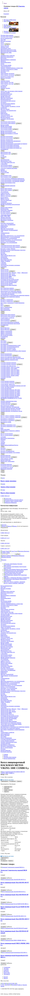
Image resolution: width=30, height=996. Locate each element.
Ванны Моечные (5, 328)
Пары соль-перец (5, 429)
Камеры (3, 169)
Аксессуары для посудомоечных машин (11, 292)
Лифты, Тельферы (5, 261)
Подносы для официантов (7, 451)
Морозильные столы (6, 161)
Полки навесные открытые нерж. (9, 359)
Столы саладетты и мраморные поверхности (12, 178)
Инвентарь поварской (6, 468)
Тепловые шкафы (5, 92)
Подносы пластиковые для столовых (10, 452)
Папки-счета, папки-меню (7, 461)
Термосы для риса (5, 88)
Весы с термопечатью (6, 307)
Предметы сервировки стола (8, 425)
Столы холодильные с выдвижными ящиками (13, 180)
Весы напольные (5, 308)
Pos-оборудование (5, 211)
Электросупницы (5, 81)
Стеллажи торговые (6, 377)
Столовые (6, 32)
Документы (7, 974)
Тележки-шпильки (5, 402)
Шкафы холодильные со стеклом (9, 133)
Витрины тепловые (6, 41)
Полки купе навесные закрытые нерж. (11, 357)
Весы (2, 304)
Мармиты (3, 61)
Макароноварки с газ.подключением (10, 237)
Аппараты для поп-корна (7, 118)
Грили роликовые (5, 114)
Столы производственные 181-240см (10, 395)
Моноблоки (4, 171)
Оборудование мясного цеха (8, 255)
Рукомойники (4, 336)
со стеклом (3, 156)
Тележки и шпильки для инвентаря (10, 407)
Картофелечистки (5, 251)
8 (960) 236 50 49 (5, 543)
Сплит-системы (5, 172)
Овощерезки (4, 257)
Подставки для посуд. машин (8, 349)
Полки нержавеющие (6, 354)
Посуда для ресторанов (7, 433)
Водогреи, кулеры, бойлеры (8, 248)
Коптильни (3, 58)
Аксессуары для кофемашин (8, 224)
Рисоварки (3, 86)
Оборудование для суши (7, 82)
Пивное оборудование (6, 207)
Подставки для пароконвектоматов (10, 346)
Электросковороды (6, 66)
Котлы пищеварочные (6, 38)
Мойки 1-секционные (6, 332)
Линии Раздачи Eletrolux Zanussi (9, 281)
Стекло (2, 441)
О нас (9, 498)
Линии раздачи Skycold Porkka (9, 282)
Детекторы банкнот (6, 214)
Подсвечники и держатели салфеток (10, 430)
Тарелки (3, 442)
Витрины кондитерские (7, 142)
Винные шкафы (5, 125)
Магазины (6, 19)
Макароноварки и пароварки (8, 59)
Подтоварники (4, 344)
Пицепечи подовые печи (7, 76)
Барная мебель (4, 197)
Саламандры (4, 85)
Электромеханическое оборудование (10, 245)
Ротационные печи (6, 95)
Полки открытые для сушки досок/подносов (12, 358)
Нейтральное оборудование (8, 314)
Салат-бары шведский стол (8, 162)
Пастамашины (4, 258)
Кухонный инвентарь (6, 464)
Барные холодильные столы (8, 182)
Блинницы (3, 112)
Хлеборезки (4, 107)
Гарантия (6, 970)
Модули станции (5, 109)
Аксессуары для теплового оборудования (11, 91)
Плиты (2, 63)
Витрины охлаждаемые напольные (10, 145)
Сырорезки (3, 263)
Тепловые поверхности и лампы (9, 69)
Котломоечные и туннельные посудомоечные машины (15, 295)
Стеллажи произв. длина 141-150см (10, 374)
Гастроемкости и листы (7, 467)
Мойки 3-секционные (6, 331)
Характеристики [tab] (8, 786)
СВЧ (2, 231)
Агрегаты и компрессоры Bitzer (9, 168)
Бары (5, 21)
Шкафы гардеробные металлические (10, 204)
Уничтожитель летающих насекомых (10, 265)
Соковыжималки (5, 233)
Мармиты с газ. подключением (9, 238)
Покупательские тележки (7, 405)
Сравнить (19, 781)
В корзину (6, 13)
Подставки (3, 341)
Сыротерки (4, 266)
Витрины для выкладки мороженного (11, 141)
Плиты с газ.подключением (8, 241)
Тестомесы (3, 102)
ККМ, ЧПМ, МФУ (5, 216)
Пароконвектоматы (6, 62)
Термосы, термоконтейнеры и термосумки (12, 68)
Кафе (5, 26)
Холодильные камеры (6, 165)
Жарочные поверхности (7, 57)
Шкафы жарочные (5, 96)
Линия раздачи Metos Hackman (9, 285)
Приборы (3, 439)
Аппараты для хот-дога (7, 116)
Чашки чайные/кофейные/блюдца (9, 445)
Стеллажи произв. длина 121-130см (10, 371)
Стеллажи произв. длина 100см (9, 368)
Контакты (6, 971)
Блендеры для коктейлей (7, 223)
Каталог (6, 755)
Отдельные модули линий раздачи (10, 279)
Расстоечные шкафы (6, 65)
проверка (3, 338)
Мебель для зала (5, 199)
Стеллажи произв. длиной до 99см (10, 375)
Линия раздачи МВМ (6, 276)
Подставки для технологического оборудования (13, 351)
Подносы (3, 448)
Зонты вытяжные (5, 319)
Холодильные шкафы (6, 127)
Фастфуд (6, 25)
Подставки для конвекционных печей (11, 345)
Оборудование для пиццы (7, 73)
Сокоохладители (5, 193)
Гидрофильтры (4, 325)
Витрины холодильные (7, 136)
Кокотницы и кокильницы (7, 438)
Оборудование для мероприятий (9, 230)
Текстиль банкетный (6, 200)
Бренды (6, 978)
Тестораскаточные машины (8, 103)
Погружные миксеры (6, 259)
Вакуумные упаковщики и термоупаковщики (12, 302)
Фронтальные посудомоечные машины (11, 291)
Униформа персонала (6, 203)
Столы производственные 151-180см (10, 394)
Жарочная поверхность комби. (9, 51)
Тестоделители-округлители (8, 100)
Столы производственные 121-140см (10, 391)
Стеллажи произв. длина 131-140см (10, 372)
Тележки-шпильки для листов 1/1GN (10, 409)
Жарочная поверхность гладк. (8, 49)
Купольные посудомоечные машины (10, 296)
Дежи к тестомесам (6, 105)
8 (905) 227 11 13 (5, 538)
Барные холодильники (6, 130)
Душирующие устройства (7, 317)
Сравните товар (17, 501)
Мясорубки (4, 254)
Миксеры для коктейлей (7, 228)
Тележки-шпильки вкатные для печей (10, 408)
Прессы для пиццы (6, 78)
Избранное (14, 502)
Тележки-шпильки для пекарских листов (11, 411)
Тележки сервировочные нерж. (9, 401)
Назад (5, 3)
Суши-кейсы (4, 163)
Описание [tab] (6, 788)
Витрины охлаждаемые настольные (10, 146)
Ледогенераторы (5, 159)
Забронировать (4, 781)
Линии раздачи (5, 269)
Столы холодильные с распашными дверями (12, 181)
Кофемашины (4, 226)
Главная (6, 754)
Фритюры (3, 72)
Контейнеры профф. (6, 422)
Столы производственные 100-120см (10, 389)
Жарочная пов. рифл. (6, 52)
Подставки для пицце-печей (8, 348)
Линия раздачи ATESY (7, 283)
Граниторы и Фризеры (6, 210)
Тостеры (3, 234)
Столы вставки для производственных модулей (13, 385)
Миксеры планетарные (7, 98)
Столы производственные (7, 381)
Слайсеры (3, 262)
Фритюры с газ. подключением (9, 242)
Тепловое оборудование (7, 35)
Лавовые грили (5, 47)
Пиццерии (7, 27)
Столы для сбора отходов (7, 387)
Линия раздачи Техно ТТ (7, 278)
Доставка (6, 968)
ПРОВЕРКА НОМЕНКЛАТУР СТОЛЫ (11, 398)
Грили (2, 42)
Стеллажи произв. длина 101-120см (10, 370)
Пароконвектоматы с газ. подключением (11, 239)
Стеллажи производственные (8, 362)
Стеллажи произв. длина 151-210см (10, 367)
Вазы (2, 428)
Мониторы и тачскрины (7, 220)
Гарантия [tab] (6, 791)
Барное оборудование (6, 188)
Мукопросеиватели (6, 99)
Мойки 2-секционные (6, 333)
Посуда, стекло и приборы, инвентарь (11, 415)
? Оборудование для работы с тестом (10, 106)
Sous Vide (3, 39)
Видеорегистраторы (6, 218)
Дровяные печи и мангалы (8, 55)
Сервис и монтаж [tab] (8, 790)
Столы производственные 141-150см (10, 392)
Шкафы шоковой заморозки (8, 185)
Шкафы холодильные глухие (8, 132)
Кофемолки (4, 227)
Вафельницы (4, 113)
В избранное (13, 781)
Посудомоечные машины (7, 288)
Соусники (3, 436)
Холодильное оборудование (8, 121)
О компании (7, 967)
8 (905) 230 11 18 (5, 548)
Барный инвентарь (5, 455)
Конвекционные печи (6, 94)
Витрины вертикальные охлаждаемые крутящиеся (14, 143)
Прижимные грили (6, 48)
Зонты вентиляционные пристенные (10, 323)
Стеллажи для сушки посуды (8, 365)
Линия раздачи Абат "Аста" (8, 274)
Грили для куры (5, 45)
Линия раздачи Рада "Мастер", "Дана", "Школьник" (14, 272)
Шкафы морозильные (6, 126)
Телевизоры (4, 201)
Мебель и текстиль (5, 194)
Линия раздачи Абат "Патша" (8, 275)
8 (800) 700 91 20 (5, 496)
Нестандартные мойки (6, 335)
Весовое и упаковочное (7, 299)
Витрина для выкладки (7, 139)
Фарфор (3, 443)
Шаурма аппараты (5, 117)
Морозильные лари (6, 152)
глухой (2, 155)
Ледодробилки (4, 191)
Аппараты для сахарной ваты (8, 110)
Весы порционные (5, 310)
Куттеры (3, 252)
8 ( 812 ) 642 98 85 (5, 984)
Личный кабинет (18, 499)
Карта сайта (7, 972)
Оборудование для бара (7, 458)
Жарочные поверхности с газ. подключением (12, 235)
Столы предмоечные (6, 388)
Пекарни (6, 31)
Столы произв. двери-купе (8, 384)
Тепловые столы (5, 70)
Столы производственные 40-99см (10, 396)
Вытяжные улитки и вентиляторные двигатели (13, 250)
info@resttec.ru (18, 984)
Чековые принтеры (6, 217)
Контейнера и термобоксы (7, 418)
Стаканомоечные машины (7, 294)
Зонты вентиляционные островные (10, 322)
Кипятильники (4, 208)
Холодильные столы (6, 175)
